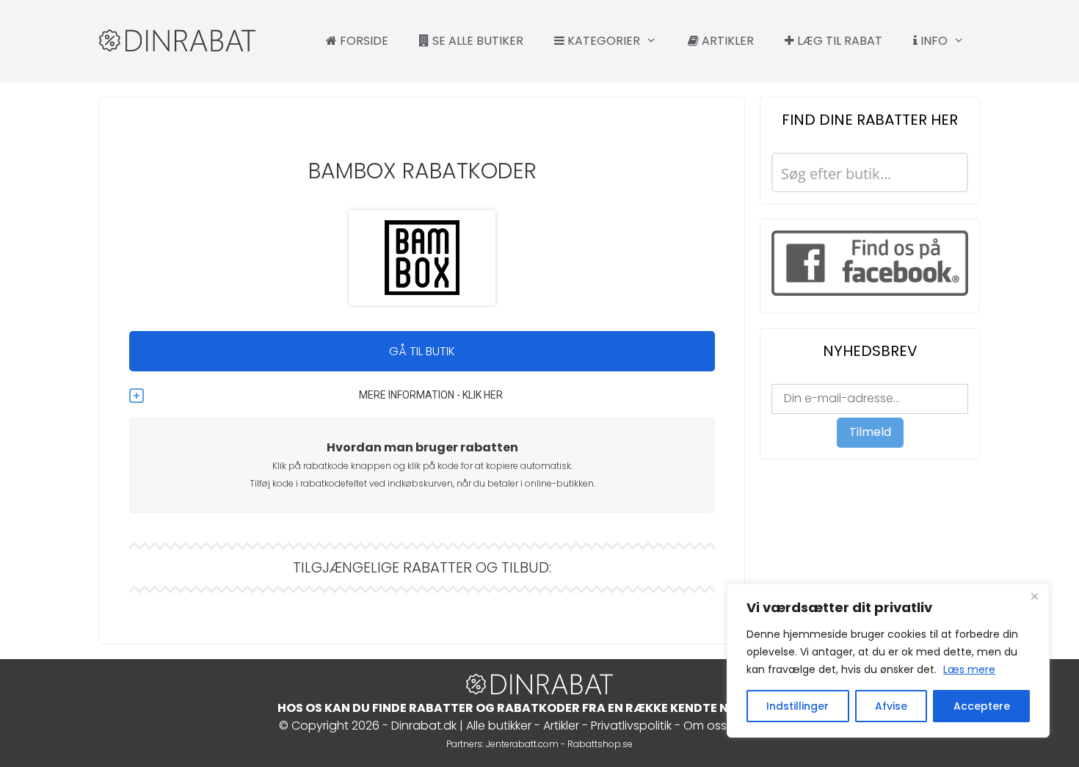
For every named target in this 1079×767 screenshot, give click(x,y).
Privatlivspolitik (631, 725)
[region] (888, 661)
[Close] (1034, 596)
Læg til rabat (838, 40)
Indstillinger (797, 706)
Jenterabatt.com (522, 744)
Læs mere (969, 669)
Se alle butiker (476, 40)
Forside (362, 40)
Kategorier (602, 40)
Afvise (891, 706)
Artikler (726, 40)
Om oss (705, 725)
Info (933, 40)
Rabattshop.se (600, 744)
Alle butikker (498, 725)
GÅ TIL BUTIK (422, 351)
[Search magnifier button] (948, 172)
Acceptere (981, 706)
